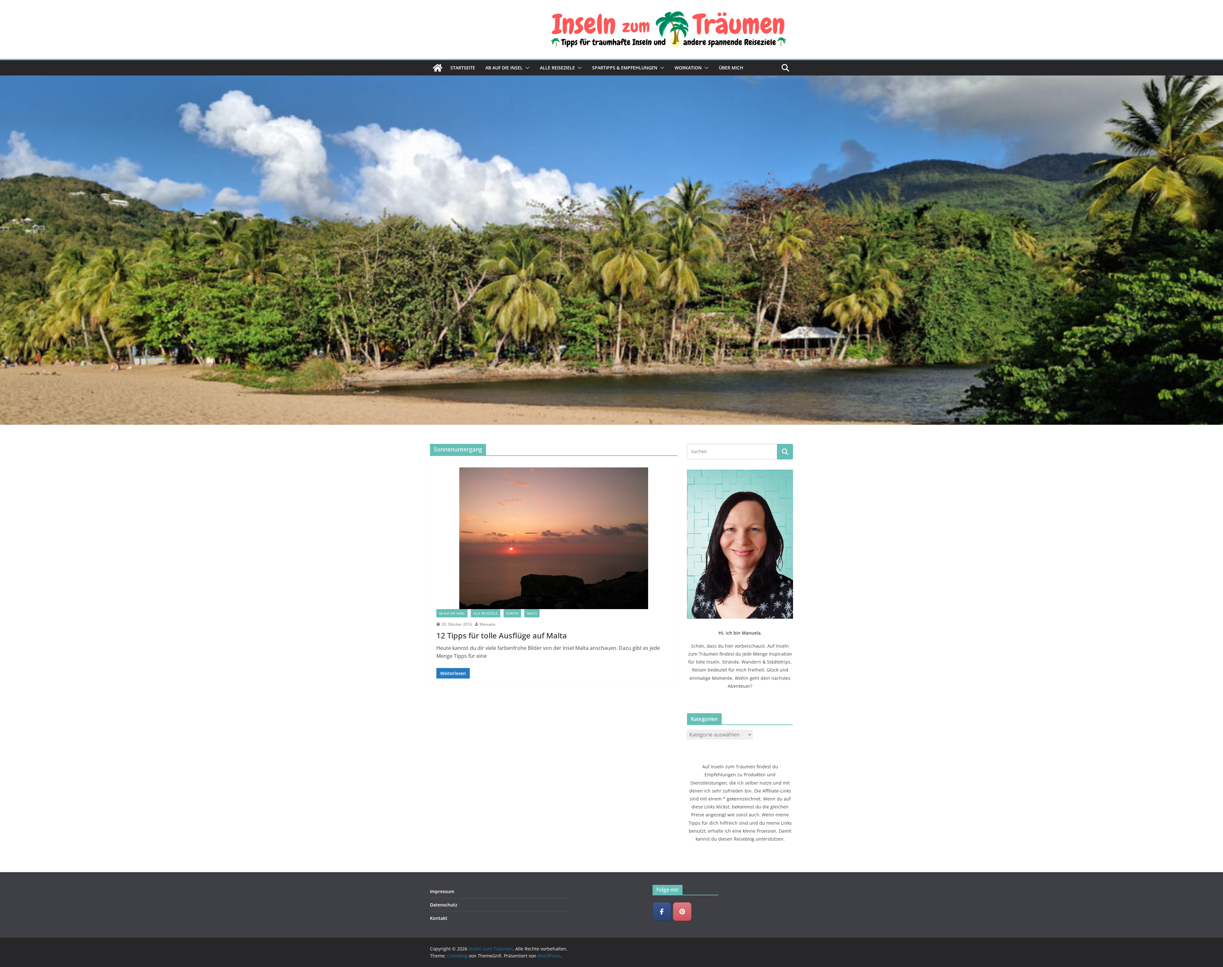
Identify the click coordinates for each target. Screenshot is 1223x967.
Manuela (487, 624)
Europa (512, 613)
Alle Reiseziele (557, 68)
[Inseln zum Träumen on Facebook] (662, 911)
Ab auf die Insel (504, 68)
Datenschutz (443, 905)
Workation (688, 68)
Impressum (442, 891)
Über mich (731, 68)
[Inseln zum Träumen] (437, 67)
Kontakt (438, 918)
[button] (526, 67)
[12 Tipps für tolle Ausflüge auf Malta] (553, 538)
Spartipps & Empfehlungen (624, 68)
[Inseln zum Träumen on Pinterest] (682, 911)
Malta (532, 613)
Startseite (462, 68)
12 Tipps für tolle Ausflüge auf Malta (501, 635)
